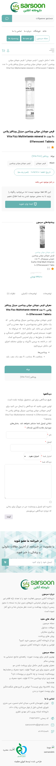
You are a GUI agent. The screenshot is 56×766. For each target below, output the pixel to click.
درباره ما (27, 31)
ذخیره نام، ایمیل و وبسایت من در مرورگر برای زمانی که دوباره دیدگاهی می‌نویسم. (28, 509)
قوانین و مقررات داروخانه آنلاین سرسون (37, 645)
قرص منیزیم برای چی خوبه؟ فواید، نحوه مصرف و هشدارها (28, 669)
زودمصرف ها (13, 38)
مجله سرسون (42, 38)
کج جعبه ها (27, 38)
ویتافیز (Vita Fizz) (40, 156)
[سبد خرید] (3, 50)
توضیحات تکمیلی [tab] (29, 293)
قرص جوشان (31, 60)
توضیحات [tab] (47, 293)
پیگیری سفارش (47, 632)
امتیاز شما (46, 456)
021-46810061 (43, 731)
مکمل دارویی (43, 60)
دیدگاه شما (45, 462)
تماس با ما (17, 31)
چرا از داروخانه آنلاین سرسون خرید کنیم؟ (36, 640)
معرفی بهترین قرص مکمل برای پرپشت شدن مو (33, 665)
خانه (44, 31)
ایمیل (48, 442)
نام (49, 435)
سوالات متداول (47, 627)
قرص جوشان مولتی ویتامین (19, 163)
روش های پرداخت (46, 636)
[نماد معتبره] (9, 750)
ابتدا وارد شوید (26, 204)
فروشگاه (36, 31)
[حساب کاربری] (8, 50)
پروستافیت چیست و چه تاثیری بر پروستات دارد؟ (32, 674)
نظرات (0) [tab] (11, 293)
